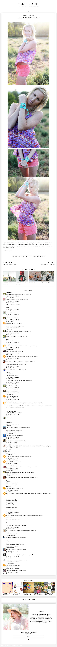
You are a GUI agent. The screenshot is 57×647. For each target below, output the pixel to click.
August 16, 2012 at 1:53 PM (12, 458)
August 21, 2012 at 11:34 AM (12, 556)
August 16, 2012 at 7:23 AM (12, 358)
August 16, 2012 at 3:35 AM (12, 309)
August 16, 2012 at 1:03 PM (12, 442)
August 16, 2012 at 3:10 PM (12, 468)
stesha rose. (28, 4)
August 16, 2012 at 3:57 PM (12, 474)
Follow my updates (10, 509)
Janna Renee (9, 547)
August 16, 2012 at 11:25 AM (12, 414)
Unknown (8, 321)
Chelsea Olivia (9, 310)
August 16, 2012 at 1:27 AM (12, 301)
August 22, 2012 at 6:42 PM (12, 567)
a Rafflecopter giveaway (8, 250)
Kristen (7, 329)
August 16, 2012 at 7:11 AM (12, 353)
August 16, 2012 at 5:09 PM (12, 490)
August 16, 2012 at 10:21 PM (12, 512)
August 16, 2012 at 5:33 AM (12, 342)
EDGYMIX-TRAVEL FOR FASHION (14, 412)
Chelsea (8, 552)
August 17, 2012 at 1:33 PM (12, 534)
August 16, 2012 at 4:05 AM (12, 319)
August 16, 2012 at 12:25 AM (12, 296)
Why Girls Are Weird (10, 459)
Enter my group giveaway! (12, 375)
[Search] (28, 639)
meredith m (8, 563)
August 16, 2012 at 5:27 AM (12, 333)
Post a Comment (6, 573)
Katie (7, 316)
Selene (7, 416)
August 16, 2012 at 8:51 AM (12, 382)
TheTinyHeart (9, 367)
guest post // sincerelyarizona (38, 594)
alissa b (7, 334)
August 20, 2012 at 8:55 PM (12, 551)
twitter (22, 256)
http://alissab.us (9, 340)
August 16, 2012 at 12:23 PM (12, 432)
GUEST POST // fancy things (16, 594)
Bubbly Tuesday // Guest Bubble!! (7, 594)
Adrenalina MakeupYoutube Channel (10, 504)
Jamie (7, 425)
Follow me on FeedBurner (11, 507)
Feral (39, 244)
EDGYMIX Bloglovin (11, 411)
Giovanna (8, 475)
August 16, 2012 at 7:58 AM (12, 366)
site (42, 246)
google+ (43, 256)
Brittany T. (8, 465)
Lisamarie (8, 470)
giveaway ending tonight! (44, 446)
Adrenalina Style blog (11, 499)
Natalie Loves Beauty (10, 389)
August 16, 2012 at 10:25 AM (12, 393)
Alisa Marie (8, 433)
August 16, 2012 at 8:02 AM (12, 377)
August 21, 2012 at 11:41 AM (12, 561)
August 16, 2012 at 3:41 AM (12, 314)
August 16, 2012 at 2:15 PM (12, 463)
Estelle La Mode (9, 535)
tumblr (36, 256)
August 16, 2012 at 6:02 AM (12, 347)
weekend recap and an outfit (49, 594)
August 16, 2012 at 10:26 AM (12, 399)
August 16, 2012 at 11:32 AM (12, 424)
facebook (15, 256)
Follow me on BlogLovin (11, 500)
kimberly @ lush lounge (11, 568)
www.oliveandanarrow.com (12, 483)
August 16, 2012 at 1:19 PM (12, 447)
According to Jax (10, 383)
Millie (7, 292)
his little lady (9, 528)
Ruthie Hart (8, 349)
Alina (7, 491)
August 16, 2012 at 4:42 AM (12, 328)
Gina (7, 449)
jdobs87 (8, 354)
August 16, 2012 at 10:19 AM (12, 387)
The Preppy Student (10, 444)
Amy (7, 359)
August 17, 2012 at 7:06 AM (12, 527)
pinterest (29, 256)
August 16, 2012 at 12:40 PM (12, 437)
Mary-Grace (9, 394)
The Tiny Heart (9, 374)
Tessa (7, 486)
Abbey (7, 558)
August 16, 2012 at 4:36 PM (12, 485)
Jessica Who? (9, 297)
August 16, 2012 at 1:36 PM (12, 453)
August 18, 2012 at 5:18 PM (12, 546)
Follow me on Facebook (11, 502)
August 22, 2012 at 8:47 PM (12, 572)
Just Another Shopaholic (11, 438)
